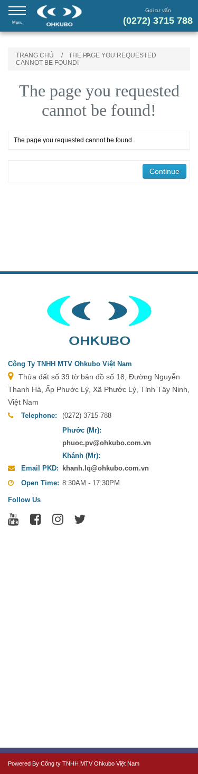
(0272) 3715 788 (158, 20)
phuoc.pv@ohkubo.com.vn (106, 443)
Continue (164, 171)
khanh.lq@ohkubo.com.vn (105, 468)
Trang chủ (35, 55)
